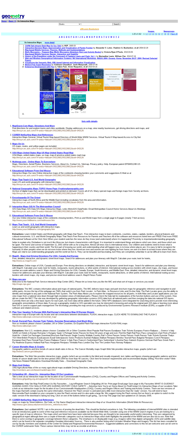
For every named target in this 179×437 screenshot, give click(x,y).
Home (4, 21)
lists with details (89, 121)
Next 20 (174, 34)
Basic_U (12, 21)
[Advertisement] (89, 7)
